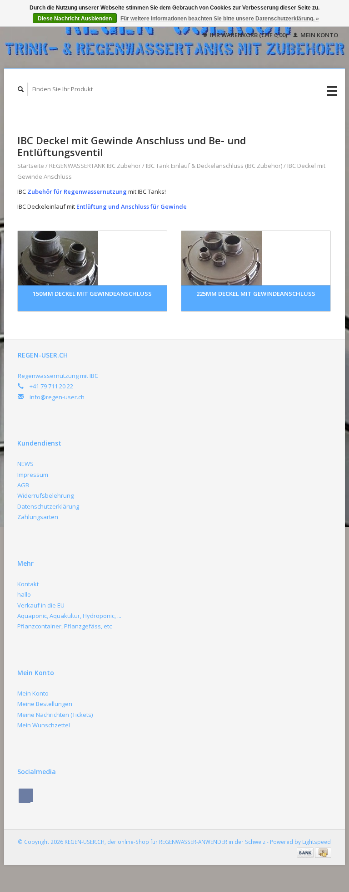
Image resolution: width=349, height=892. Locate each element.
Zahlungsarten (37, 517)
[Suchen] (21, 89)
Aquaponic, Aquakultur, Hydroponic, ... (69, 616)
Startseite (30, 166)
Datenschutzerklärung (48, 506)
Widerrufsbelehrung (45, 495)
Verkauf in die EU (41, 605)
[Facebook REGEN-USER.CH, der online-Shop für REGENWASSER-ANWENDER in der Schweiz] (26, 796)
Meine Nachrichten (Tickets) (55, 715)
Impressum (32, 475)
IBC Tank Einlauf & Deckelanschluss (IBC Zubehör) (214, 166)
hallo (24, 594)
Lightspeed (316, 841)
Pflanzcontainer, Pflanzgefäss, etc (64, 626)
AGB (23, 485)
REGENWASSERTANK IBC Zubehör (95, 166)
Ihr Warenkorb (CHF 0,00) (249, 35)
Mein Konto (318, 35)
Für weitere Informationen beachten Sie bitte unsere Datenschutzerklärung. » (219, 18)
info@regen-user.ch (57, 397)
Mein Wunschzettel (43, 725)
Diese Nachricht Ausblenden (75, 18)
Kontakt (28, 584)
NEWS (25, 464)
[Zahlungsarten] (306, 852)
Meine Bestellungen (44, 704)
